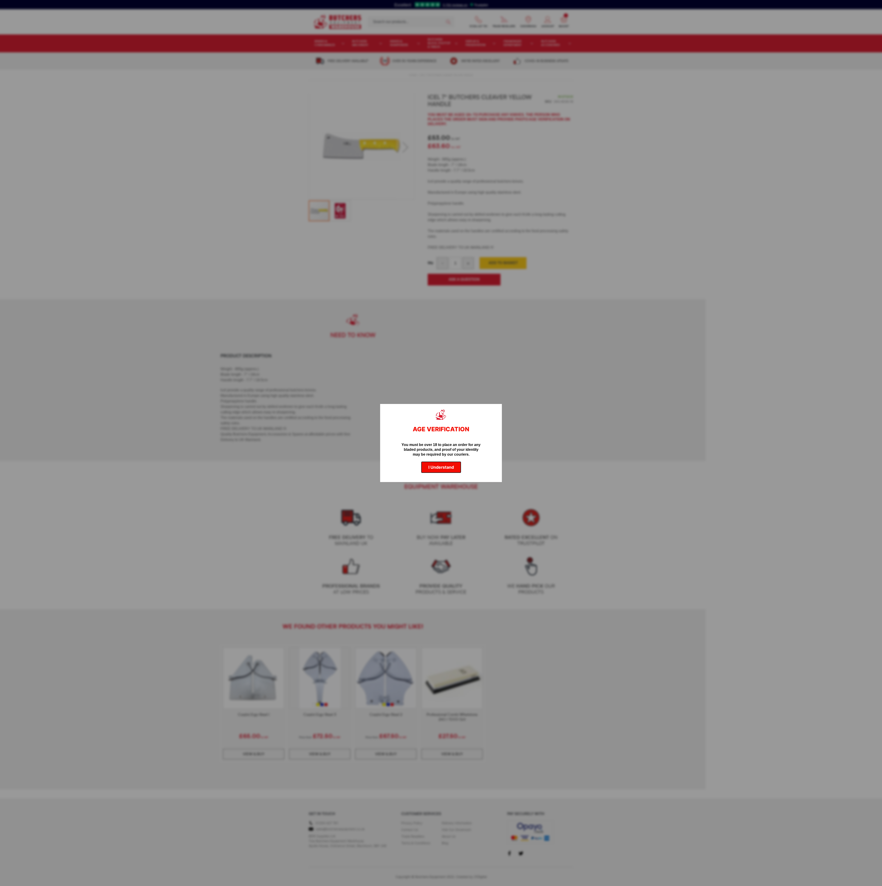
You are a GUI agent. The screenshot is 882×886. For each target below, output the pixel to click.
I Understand (441, 467)
